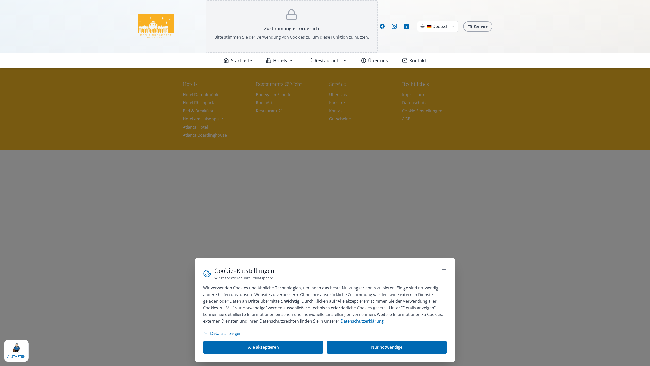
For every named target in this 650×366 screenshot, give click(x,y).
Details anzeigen (226, 333)
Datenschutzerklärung (362, 321)
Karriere (481, 26)
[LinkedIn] (406, 26)
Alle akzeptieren (263, 347)
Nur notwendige (386, 347)
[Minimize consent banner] (444, 269)
